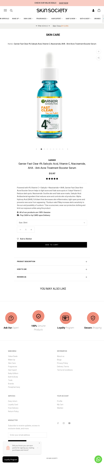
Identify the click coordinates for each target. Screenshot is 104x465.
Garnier (52, 160)
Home (10, 44)
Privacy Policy (62, 363)
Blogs (59, 360)
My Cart (60, 405)
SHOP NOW (63, 3)
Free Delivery (13, 408)
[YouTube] (69, 423)
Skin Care (12, 363)
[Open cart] (99, 10)
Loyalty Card (13, 405)
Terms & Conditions (65, 370)
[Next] (67, 149)
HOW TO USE (22, 269)
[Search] (11, 10)
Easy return (12, 401)
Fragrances (12, 367)
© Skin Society (52, 458)
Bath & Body (13, 377)
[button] (52, 179)
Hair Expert (12, 370)
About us (60, 356)
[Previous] (36, 149)
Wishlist (60, 408)
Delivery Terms (63, 367)
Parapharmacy (14, 387)
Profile (59, 401)
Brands (11, 384)
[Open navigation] (5, 10)
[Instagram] (64, 423)
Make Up (11, 360)
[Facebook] (58, 423)
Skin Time (60, 26)
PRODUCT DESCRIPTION (26, 261)
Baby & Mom (13, 373)
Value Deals (13, 356)
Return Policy (13, 411)
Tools (10, 380)
